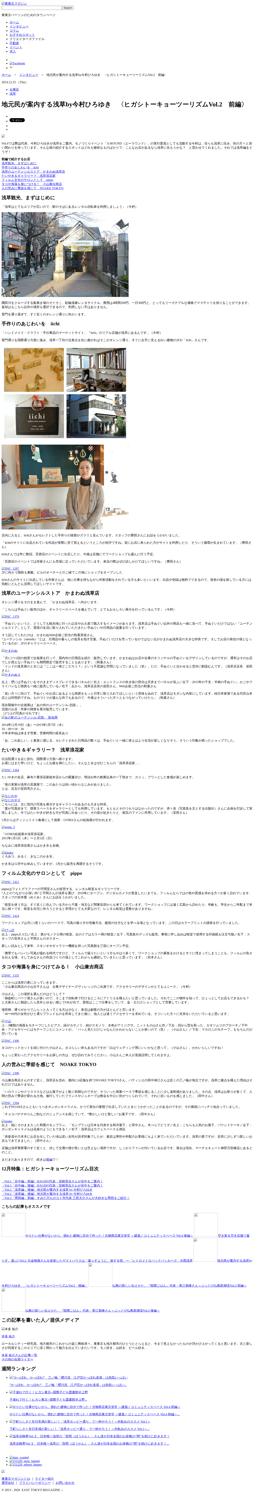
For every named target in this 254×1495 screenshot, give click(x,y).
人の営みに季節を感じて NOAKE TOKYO (33, 188)
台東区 (14, 89)
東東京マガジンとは (16, 1478)
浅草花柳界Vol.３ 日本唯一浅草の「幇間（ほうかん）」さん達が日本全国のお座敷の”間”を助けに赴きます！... (89, 1443)
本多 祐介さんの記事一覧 (19, 1355)
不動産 (14, 43)
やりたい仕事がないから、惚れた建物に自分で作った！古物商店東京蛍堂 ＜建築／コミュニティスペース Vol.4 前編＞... (95, 1414)
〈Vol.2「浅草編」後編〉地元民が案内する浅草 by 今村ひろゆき (47, 1189)
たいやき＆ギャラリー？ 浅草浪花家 (29, 175)
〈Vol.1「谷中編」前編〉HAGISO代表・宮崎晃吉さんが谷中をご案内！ (52, 1181)
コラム (14, 30)
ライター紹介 (44, 1478)
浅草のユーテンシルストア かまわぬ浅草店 (33, 171)
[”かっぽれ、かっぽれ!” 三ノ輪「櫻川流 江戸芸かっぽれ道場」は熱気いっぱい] (69, 1377)
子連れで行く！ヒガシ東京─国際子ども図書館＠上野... (48, 1399)
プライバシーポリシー (35, 1482)
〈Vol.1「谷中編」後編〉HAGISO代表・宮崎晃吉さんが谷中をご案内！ (52, 1185)
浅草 (13, 93)
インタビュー (19, 26)
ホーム (14, 22)
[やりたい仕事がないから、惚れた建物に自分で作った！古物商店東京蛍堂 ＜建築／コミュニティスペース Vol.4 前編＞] (95, 1407)
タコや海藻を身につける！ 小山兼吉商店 (32, 184)
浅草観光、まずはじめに (19, 163)
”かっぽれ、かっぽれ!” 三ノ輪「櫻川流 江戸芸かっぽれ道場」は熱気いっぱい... (68, 1385)
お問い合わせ (65, 1482)
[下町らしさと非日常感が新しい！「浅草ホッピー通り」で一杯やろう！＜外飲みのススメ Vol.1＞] (80, 1421)
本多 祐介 (8, 1336)
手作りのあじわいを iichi (20, 167)
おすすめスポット (22, 34)
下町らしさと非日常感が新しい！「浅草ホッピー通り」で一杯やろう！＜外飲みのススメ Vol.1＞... (80, 1429)
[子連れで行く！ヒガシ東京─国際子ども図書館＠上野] (49, 1392)
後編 (49, 1159)
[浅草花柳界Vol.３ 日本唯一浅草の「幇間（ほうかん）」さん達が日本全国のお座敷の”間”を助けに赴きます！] (90, 1436)
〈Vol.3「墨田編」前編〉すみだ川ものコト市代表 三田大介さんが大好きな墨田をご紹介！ (66, 1198)
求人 (13, 51)
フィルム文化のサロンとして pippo (27, 180)
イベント (16, 47)
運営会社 (8, 1482)
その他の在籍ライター (17, 1359)
